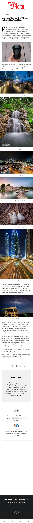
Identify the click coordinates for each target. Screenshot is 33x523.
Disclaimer (22, 502)
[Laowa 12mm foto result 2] (16, 122)
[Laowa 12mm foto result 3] (16, 188)
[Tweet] (12, 366)
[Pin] (16, 366)
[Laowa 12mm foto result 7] (16, 306)
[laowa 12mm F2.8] (16, 52)
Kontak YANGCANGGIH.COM (21, 499)
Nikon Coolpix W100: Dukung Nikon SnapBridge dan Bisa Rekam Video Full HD (16, 433)
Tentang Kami (8, 499)
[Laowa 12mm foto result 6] (16, 254)
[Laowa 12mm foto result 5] (16, 214)
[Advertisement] (16, 471)
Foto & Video (14, 23)
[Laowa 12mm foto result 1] (16, 82)
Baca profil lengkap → (16, 396)
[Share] (25, 366)
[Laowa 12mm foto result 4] (16, 162)
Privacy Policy (12, 502)
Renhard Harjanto (6, 23)
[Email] (20, 366)
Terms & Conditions (16, 506)
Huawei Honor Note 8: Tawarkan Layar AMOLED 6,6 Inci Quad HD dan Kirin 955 (16, 417)
